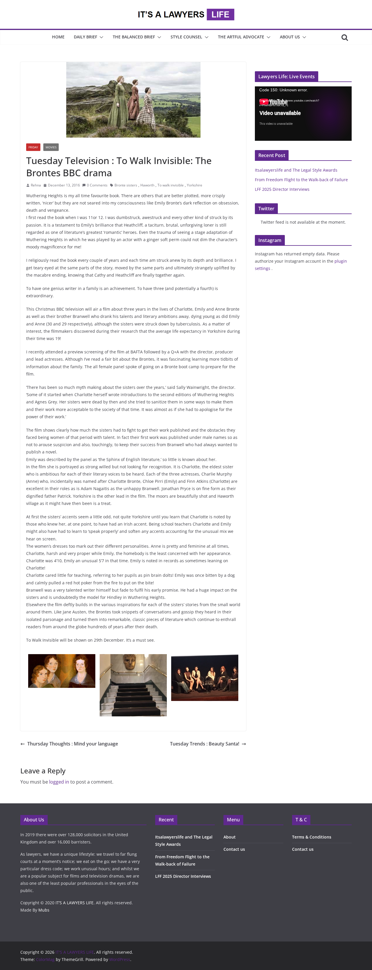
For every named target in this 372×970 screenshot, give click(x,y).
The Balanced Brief (134, 37)
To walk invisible (171, 185)
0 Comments (97, 185)
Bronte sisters (126, 185)
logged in (59, 782)
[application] (303, 113)
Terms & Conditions (311, 837)
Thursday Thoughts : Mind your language (72, 744)
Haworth (147, 185)
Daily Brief (85, 37)
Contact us (234, 849)
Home (58, 37)
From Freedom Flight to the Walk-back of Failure (301, 179)
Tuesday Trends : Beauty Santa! (204, 744)
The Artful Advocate (241, 37)
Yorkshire (194, 185)
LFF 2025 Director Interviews (282, 189)
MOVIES (51, 147)
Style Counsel (186, 37)
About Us (290, 37)
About (229, 837)
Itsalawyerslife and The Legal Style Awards (296, 170)
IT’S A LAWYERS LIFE (75, 902)
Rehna (36, 185)
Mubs (43, 910)
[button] (100, 37)
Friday (33, 147)
